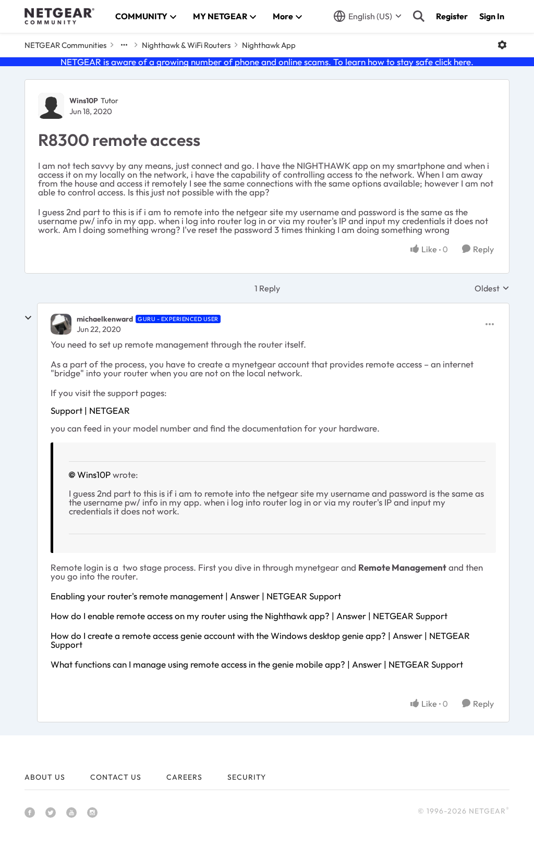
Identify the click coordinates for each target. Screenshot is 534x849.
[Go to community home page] (59, 16)
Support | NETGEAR (90, 410)
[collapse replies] (28, 318)
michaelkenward (105, 319)
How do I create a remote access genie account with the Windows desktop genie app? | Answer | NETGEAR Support (260, 640)
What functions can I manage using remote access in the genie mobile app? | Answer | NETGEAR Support (257, 664)
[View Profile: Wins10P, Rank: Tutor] (51, 106)
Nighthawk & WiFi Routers (186, 45)
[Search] (418, 16)
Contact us (115, 777)
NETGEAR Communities (65, 45)
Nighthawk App (269, 45)
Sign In (491, 16)
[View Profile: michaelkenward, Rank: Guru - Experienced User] (61, 324)
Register (452, 16)
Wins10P (83, 100)
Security (246, 777)
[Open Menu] (502, 45)
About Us (45, 777)
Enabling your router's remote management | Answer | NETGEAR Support (196, 595)
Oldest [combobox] (492, 288)
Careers (184, 777)
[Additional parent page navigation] (124, 45)
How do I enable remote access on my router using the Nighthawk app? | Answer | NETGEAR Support (249, 615)
